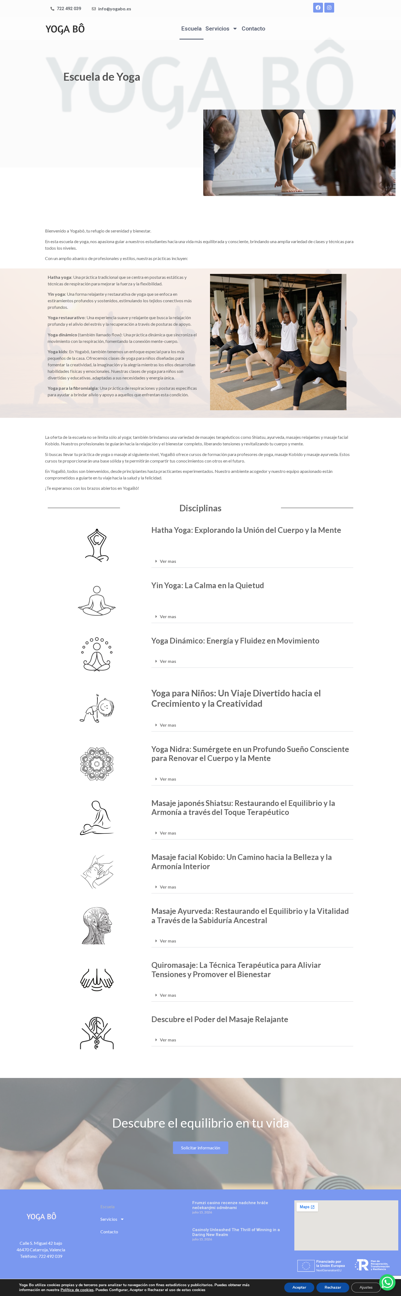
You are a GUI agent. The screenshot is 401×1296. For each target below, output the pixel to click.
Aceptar (299, 1287)
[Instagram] (329, 8)
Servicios (217, 28)
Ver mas (168, 561)
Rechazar (333, 1287)
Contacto (253, 28)
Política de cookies (77, 1289)
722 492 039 (50, 1256)
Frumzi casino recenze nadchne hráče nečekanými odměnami (230, 1205)
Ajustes (366, 1287)
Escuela (191, 28)
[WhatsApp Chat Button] (387, 1282)
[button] (252, 561)
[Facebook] (318, 8)
